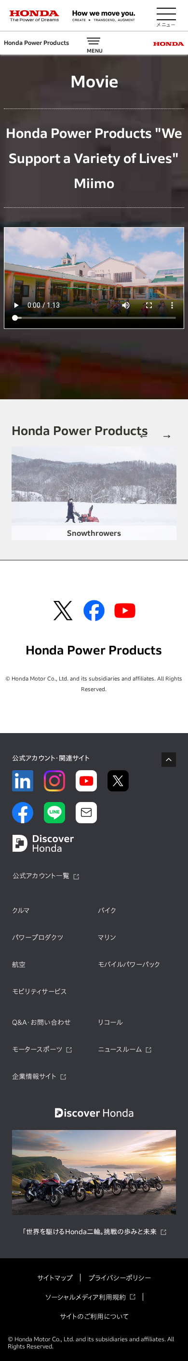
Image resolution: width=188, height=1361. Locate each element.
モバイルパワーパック (129, 964)
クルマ (21, 910)
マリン (107, 937)
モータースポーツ (37, 1049)
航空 (19, 964)
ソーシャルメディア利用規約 (85, 1297)
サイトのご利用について (94, 1316)
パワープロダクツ (37, 937)
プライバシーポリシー (119, 1278)
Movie (94, 81)
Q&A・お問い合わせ (41, 1022)
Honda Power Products (36, 42)
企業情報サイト (34, 1076)
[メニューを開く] (166, 16)
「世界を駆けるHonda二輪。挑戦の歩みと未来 (89, 1231)
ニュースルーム (120, 1049)
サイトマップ (55, 1278)
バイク (107, 910)
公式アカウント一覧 (41, 875)
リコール (110, 1022)
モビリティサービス (39, 991)
